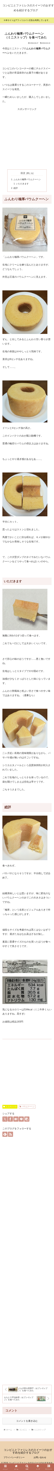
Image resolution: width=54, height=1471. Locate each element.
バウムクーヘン (28, 1107)
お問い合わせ (40, 1457)
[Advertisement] (27, 138)
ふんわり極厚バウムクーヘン (27, 179)
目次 (23, 173)
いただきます (22, 183)
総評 (16, 188)
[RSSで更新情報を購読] (10, 1134)
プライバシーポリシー (14, 1457)
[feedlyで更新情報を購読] (5, 1134)
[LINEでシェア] (21, 1119)
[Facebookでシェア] (10, 1119)
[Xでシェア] (5, 1119)
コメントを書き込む (27, 1421)
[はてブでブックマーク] (15, 1119)
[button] (26, 1119)
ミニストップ (11, 1107)
